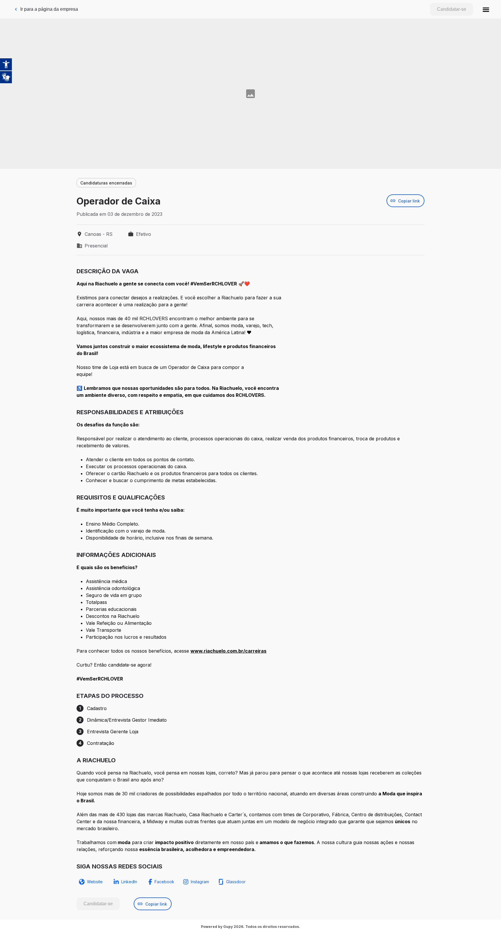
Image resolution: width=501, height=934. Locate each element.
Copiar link (409, 200)
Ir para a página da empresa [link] (49, 9)
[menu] (485, 9)
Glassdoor (236, 881)
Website (95, 881)
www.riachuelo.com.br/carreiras (228, 651)
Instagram (200, 881)
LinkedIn (129, 881)
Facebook (164, 881)
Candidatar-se (451, 9)
